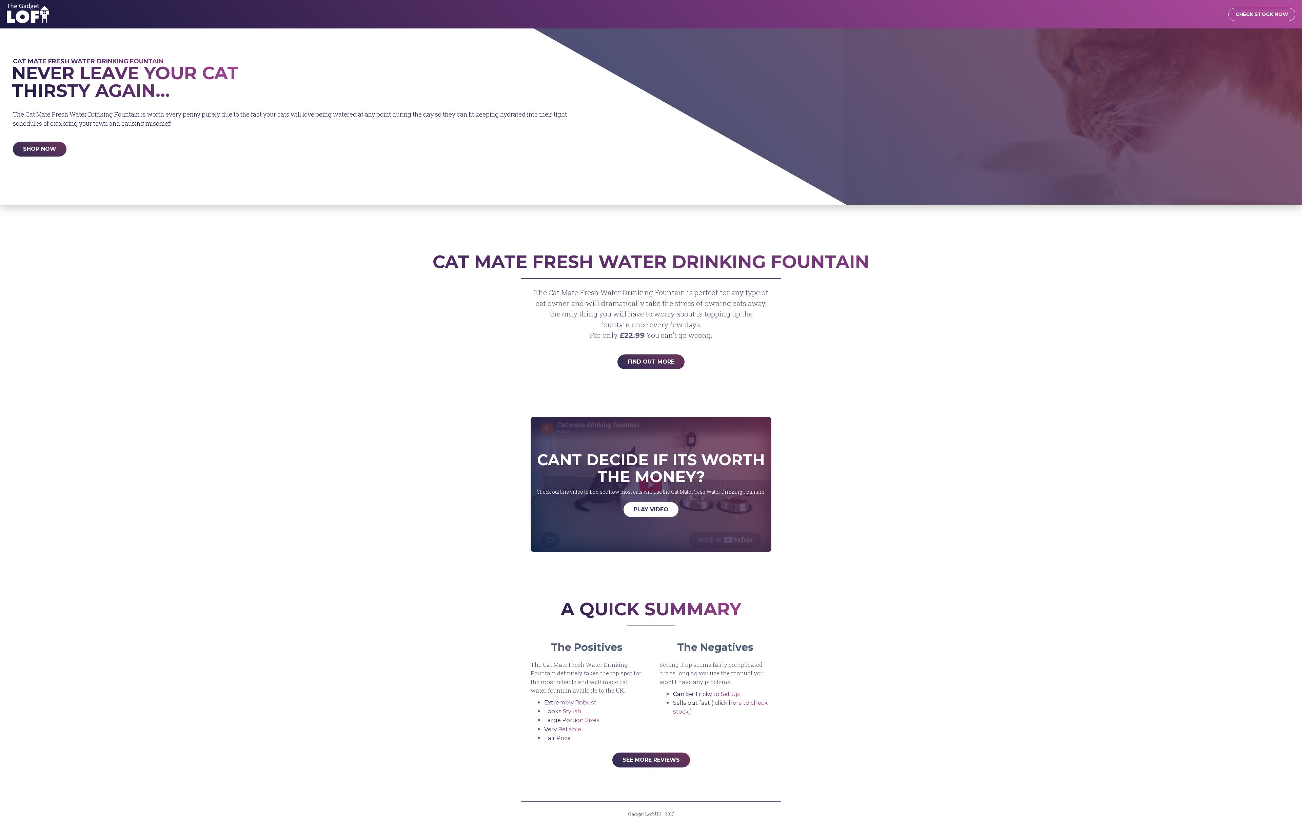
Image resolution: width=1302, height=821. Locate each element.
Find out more (651, 361)
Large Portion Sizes (571, 720)
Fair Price (557, 738)
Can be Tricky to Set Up (706, 694)
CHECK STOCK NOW (1262, 14)
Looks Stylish (562, 711)
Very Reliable (562, 729)
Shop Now (39, 149)
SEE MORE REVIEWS (651, 760)
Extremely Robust (570, 702)
